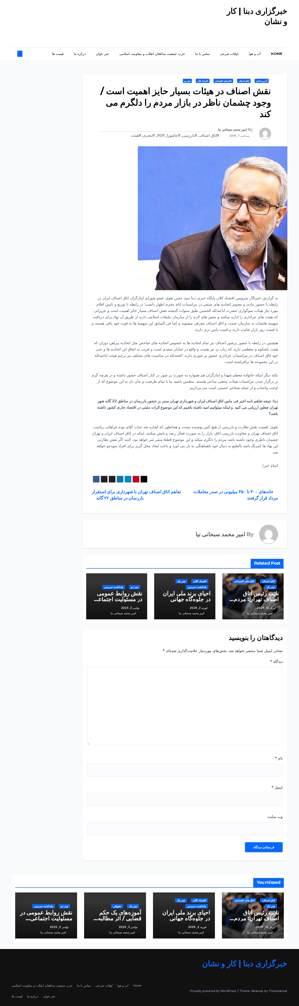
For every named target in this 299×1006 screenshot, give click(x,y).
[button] (23, 53)
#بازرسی (190, 135)
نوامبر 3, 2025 (128, 927)
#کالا (160, 135)
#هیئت (136, 135)
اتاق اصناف (243, 80)
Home (276, 54)
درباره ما (80, 54)
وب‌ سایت (275, 816)
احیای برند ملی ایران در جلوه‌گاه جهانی (187, 596)
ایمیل (277, 787)
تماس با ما (202, 54)
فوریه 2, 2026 (197, 927)
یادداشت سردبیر (197, 587)
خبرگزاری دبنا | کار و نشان (245, 963)
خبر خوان (102, 54)
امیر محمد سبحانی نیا (232, 129)
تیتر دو (187, 80)
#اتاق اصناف (209, 135)
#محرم (149, 135)
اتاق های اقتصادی (223, 80)
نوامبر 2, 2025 (59, 927)
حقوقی (117, 906)
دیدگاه (276, 661)
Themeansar (278, 991)
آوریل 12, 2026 (265, 927)
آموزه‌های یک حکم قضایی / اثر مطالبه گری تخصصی (119, 918)
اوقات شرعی (229, 54)
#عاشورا (173, 135)
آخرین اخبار (261, 80)
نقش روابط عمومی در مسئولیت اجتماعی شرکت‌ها (118, 599)
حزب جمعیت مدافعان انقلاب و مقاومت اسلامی (152, 54)
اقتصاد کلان (202, 80)
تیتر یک (271, 587)
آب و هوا (255, 54)
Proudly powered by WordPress (213, 991)
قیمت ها (58, 54)
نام (279, 758)
